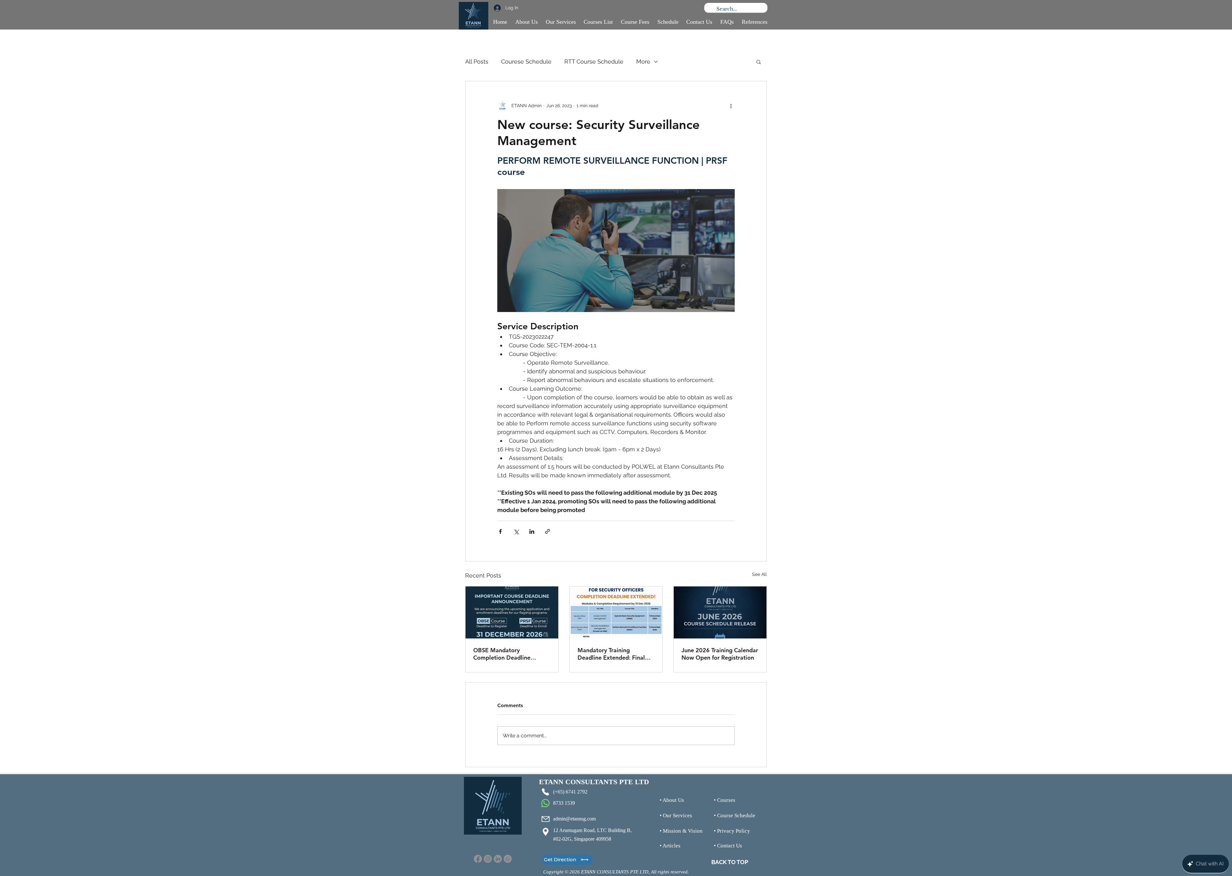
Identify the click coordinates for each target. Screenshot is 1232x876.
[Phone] (545, 792)
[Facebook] (478, 859)
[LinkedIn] (498, 859)
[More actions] (731, 105)
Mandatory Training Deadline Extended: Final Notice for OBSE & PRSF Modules (611, 653)
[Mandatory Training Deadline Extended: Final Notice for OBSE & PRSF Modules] (616, 612)
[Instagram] (488, 859)
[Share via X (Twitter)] (516, 531)
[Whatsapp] (508, 859)
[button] (759, 61)
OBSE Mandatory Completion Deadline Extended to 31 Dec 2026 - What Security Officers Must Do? (511, 653)
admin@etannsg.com (574, 818)
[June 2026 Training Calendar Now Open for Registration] (720, 612)
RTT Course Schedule (593, 61)
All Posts (476, 61)
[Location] (545, 831)
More (643, 61)
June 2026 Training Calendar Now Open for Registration (719, 653)
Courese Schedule (526, 61)
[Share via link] (547, 531)
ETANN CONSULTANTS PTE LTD (594, 782)
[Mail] (545, 819)
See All (759, 574)
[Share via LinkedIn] (532, 531)
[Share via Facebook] (500, 531)
